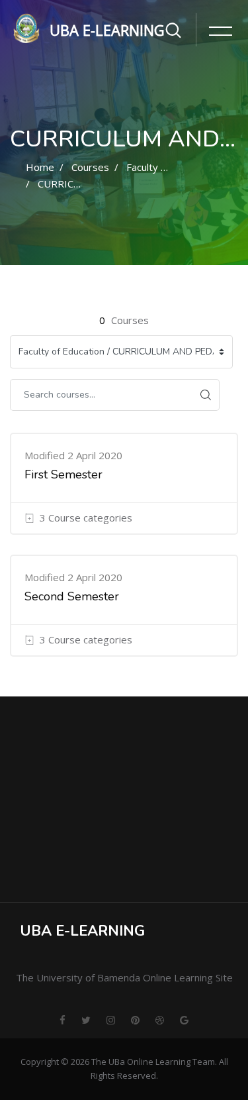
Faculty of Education (172, 167)
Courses (90, 167)
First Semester (63, 474)
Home (40, 167)
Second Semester (71, 596)
